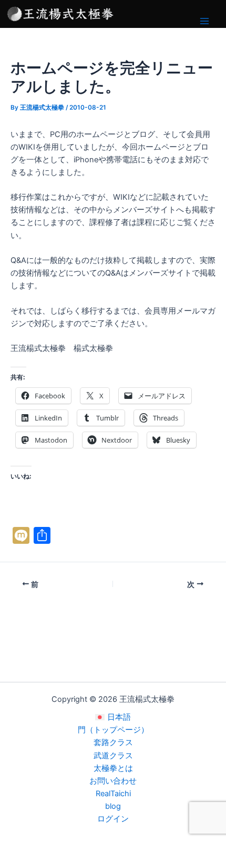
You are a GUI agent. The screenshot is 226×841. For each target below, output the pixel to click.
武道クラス (113, 755)
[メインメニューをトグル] (204, 21)
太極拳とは (113, 768)
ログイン (113, 819)
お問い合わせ (113, 781)
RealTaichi (113, 793)
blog (113, 806)
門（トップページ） (113, 730)
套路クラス (113, 742)
